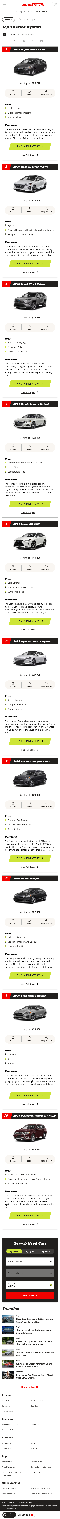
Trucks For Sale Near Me (40, 1488)
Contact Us (35, 1424)
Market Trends (7, 1448)
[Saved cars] (54, 4)
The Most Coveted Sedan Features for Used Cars (35, 1354)
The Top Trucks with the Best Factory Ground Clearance (35, 1331)
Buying (19, 1316)
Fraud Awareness (8, 1467)
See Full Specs (28, 155)
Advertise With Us (9, 1430)
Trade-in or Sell (37, 1401)
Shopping (19, 1372)
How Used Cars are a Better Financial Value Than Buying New (34, 1320)
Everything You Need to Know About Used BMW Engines (34, 1376)
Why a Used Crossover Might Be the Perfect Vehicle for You (34, 1365)
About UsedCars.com (10, 1424)
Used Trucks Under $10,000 (41, 1494)
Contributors (36, 1443)
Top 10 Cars (24, 12)
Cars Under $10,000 (9, 1494)
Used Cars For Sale (9, 1488)
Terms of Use (7, 1462)
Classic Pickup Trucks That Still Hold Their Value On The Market (34, 1343)
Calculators (6, 1443)
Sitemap (34, 1448)
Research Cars (7, 1411)
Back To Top (28, 1387)
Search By (6, 1401)
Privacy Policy (36, 1462)
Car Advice (6, 1406)
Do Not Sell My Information (41, 1467)
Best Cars (34, 1406)
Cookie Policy (36, 1472)
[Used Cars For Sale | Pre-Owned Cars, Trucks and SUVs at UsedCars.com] (33, 4)
